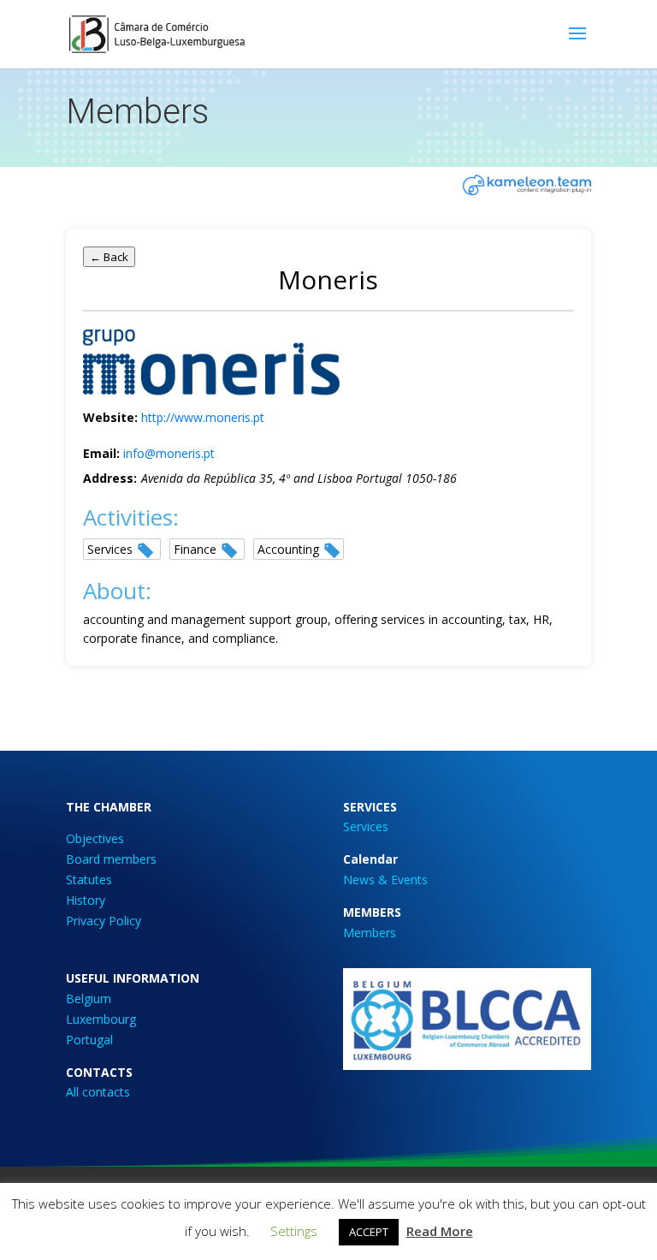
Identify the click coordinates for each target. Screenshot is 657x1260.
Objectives (95, 838)
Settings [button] (293, 1230)
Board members (111, 859)
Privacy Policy (103, 920)
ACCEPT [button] (368, 1231)
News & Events (385, 879)
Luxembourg (101, 1019)
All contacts (98, 1092)
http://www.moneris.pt (202, 417)
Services (365, 826)
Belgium (88, 998)
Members (369, 932)
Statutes (89, 879)
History (85, 900)
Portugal (89, 1039)
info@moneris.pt (169, 453)
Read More (439, 1230)
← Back (109, 256)
